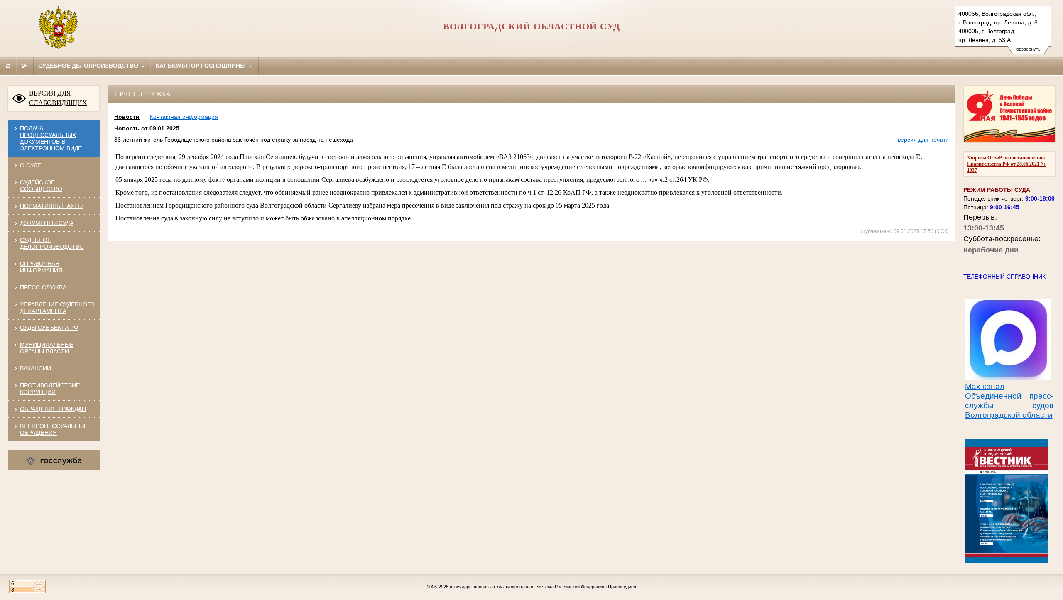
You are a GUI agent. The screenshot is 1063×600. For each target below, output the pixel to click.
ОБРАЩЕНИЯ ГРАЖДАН (53, 409)
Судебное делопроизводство (89, 65)
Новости (127, 116)
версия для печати (923, 139)
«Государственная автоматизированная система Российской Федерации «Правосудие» (543, 586)
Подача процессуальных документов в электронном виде (51, 138)
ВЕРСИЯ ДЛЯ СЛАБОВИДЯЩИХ (58, 98)
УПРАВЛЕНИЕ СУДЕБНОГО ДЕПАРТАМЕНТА (57, 307)
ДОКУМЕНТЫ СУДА (46, 223)
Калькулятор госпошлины (201, 65)
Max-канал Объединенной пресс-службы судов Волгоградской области (1009, 400)
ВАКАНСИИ (35, 368)
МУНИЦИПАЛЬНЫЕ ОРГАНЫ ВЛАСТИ (46, 348)
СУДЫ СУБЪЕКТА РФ (49, 327)
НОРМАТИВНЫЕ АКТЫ (51, 206)
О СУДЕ (30, 165)
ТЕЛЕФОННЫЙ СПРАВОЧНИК (1004, 276)
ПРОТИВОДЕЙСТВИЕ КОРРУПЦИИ (50, 388)
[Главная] (8, 65)
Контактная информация (184, 116)
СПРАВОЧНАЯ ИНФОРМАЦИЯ (41, 267)
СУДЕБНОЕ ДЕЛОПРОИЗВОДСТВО (52, 243)
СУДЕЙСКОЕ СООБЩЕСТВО (41, 185)
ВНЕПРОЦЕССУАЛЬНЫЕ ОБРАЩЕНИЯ (54, 429)
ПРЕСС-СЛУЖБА (43, 287)
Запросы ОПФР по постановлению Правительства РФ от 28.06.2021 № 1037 (1006, 164)
